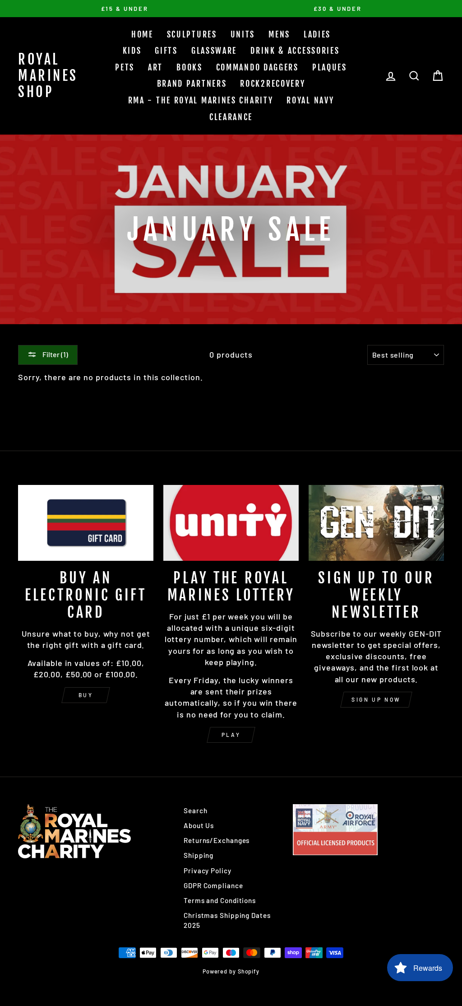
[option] (124, 9)
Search (195, 810)
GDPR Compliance (213, 885)
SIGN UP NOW (376, 699)
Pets (124, 67)
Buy (86, 695)
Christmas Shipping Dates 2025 (227, 920)
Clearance (231, 117)
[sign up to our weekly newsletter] (376, 523)
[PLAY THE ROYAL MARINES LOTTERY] (231, 523)
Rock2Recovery (272, 83)
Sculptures (192, 34)
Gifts (166, 51)
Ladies (317, 34)
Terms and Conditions (220, 900)
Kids (132, 51)
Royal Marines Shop (48, 75)
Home (142, 34)
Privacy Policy (207, 870)
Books (189, 67)
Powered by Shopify (231, 971)
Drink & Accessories (294, 51)
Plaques (329, 67)
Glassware (214, 51)
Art (155, 67)
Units (243, 34)
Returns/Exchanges (216, 840)
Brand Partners (192, 83)
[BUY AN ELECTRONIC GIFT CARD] (85, 523)
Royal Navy (310, 100)
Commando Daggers (257, 67)
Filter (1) (54, 354)
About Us (199, 825)
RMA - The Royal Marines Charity (200, 100)
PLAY (231, 734)
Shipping (198, 855)
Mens (279, 34)
